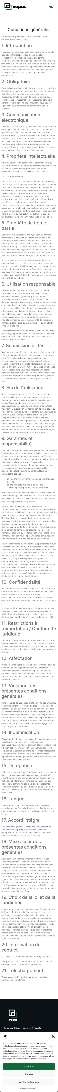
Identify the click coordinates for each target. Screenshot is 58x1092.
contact (38, 964)
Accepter (29, 1066)
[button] (53, 1036)
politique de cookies (45, 617)
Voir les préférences (29, 1082)
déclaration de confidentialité (14, 617)
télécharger (29, 977)
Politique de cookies (28, 1088)
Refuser (29, 1074)
